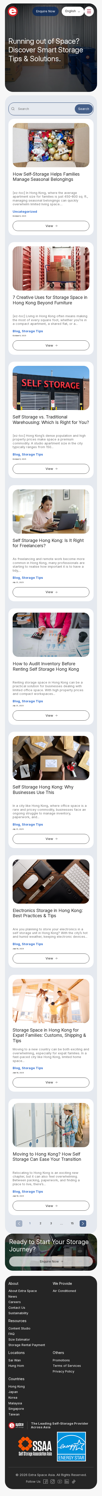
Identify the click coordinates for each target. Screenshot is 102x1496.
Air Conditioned (64, 1291)
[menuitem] (73, 11)
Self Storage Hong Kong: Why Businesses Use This (43, 789)
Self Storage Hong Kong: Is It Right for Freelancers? (48, 543)
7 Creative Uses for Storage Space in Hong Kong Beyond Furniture (50, 300)
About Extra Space (22, 1291)
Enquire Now (45, 11)
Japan (13, 1392)
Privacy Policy (63, 1371)
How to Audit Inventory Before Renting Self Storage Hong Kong (46, 666)
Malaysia (15, 1403)
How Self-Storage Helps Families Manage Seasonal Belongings (46, 176)
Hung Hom (16, 1366)
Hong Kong (16, 1386)
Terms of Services (67, 1366)
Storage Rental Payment (26, 1345)
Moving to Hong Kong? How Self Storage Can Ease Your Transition (47, 1156)
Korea (12, 1397)
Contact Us (16, 1307)
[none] (73, 11)
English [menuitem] (70, 11)
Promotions (61, 1360)
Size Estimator (19, 1339)
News (12, 1296)
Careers (14, 1302)
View (49, 226)
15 (72, 1223)
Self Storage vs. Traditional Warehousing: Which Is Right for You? (51, 419)
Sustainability (18, 1313)
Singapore (16, 1409)
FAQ (11, 1334)
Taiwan (14, 1414)
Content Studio (19, 1328)
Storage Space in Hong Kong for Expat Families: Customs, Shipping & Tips (49, 1035)
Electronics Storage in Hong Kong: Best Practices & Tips (48, 913)
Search (83, 109)
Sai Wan (14, 1360)
